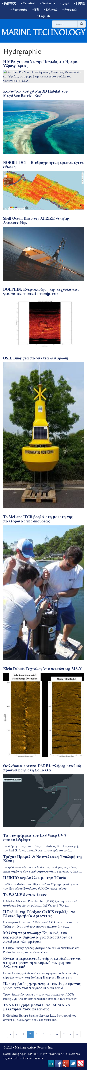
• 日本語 (79, 3)
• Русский (70, 9)
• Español (28, 3)
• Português (19, 9)
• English (43, 16)
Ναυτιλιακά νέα (51, 1054)
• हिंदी (36, 9)
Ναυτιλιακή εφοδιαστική (20, 1054)
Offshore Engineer (32, 1058)
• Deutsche (47, 3)
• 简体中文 (9, 3)
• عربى (64, 3)
